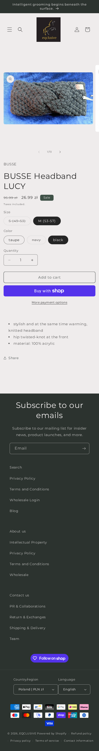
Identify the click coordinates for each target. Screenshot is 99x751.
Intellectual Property (28, 542)
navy (39, 241)
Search (16, 467)
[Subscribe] (84, 448)
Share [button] (13, 358)
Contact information (78, 740)
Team (14, 639)
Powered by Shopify (52, 733)
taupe (14, 240)
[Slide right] (60, 152)
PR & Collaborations (27, 606)
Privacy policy (20, 740)
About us (18, 531)
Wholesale (19, 575)
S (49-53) (20, 222)
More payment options (49, 302)
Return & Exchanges (28, 617)
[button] (9, 29)
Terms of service (47, 740)
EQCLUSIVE (27, 733)
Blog (14, 511)
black (58, 240)
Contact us (19, 595)
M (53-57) (47, 221)
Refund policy (81, 733)
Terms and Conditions (29, 489)
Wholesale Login (25, 500)
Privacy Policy (22, 478)
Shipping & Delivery (27, 628)
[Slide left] (39, 152)
